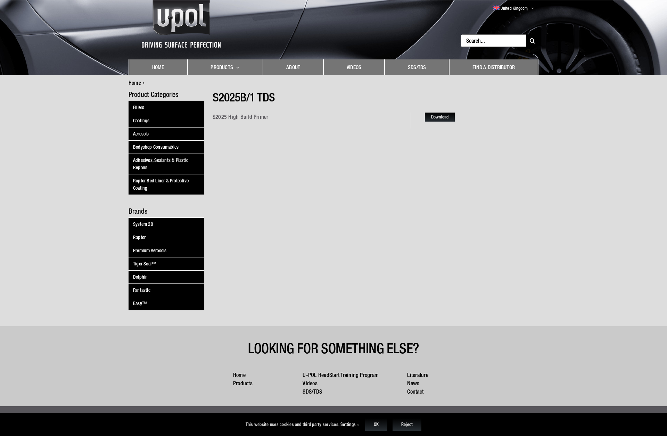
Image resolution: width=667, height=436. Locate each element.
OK (376, 424)
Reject (407, 424)
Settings (348, 424)
